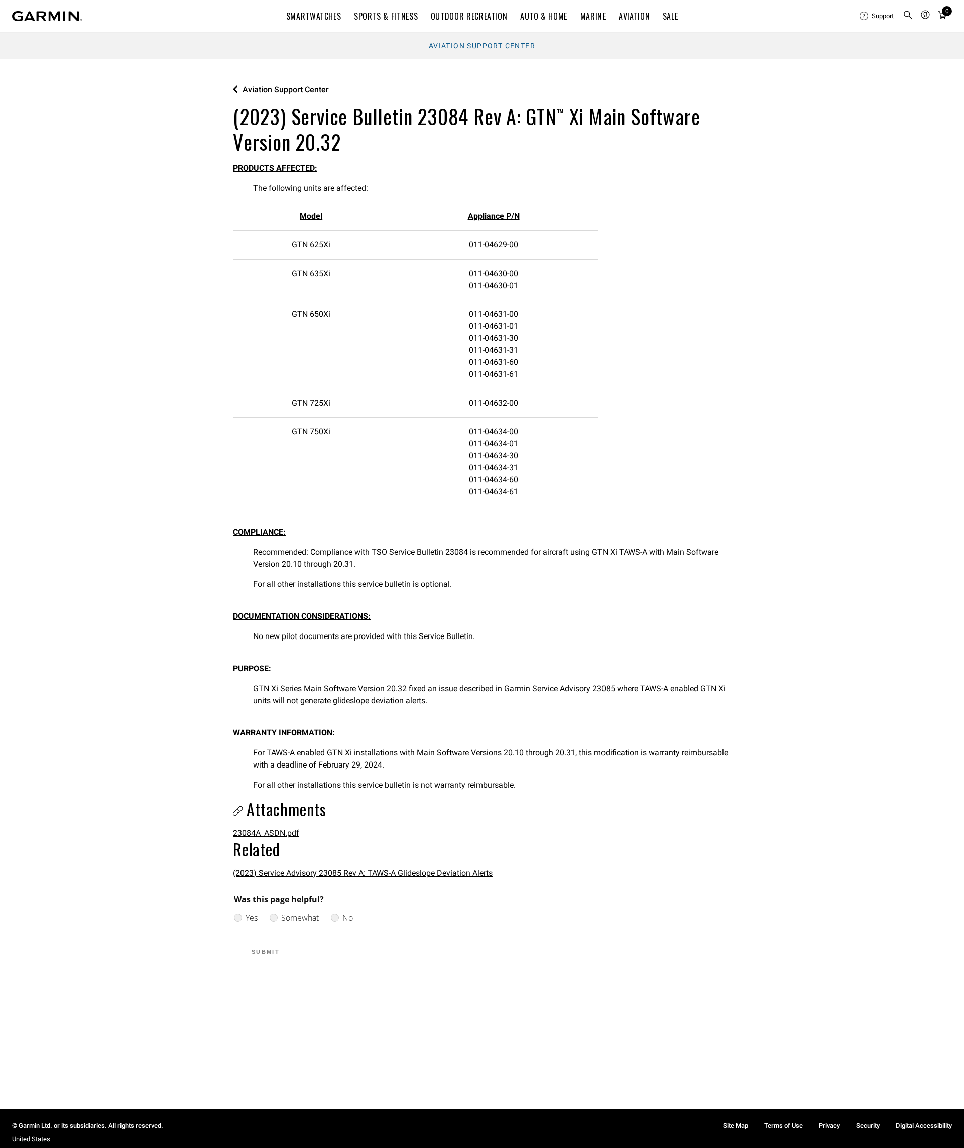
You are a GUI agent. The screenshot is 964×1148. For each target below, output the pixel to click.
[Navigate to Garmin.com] (47, 16)
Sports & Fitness (386, 16)
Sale (670, 16)
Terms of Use (783, 1125)
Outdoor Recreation (469, 16)
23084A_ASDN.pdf (266, 833)
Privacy (829, 1125)
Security (868, 1125)
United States (31, 1139)
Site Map (735, 1125)
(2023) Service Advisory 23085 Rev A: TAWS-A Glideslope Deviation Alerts (363, 873)
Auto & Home (543, 16)
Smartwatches (313, 16)
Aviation (634, 16)
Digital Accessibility (924, 1125)
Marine (593, 16)
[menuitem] (877, 16)
